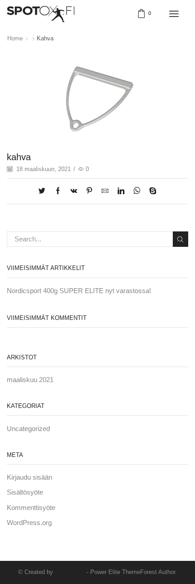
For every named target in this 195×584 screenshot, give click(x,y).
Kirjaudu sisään (29, 477)
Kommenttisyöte (31, 507)
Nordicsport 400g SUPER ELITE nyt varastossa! (79, 290)
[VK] (74, 191)
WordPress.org (29, 522)
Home (15, 38)
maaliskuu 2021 (30, 379)
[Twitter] (44, 191)
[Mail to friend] (105, 191)
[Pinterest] (89, 191)
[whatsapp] (137, 191)
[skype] (150, 191)
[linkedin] (121, 191)
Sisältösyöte (25, 492)
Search (180, 239)
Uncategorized (28, 428)
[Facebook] (58, 191)
